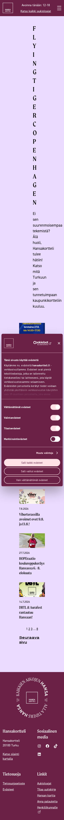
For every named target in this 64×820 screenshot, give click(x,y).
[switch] (55, 417)
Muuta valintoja (44, 453)
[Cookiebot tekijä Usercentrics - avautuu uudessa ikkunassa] (40, 343)
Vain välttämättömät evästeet (32, 479)
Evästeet (8, 789)
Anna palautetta (47, 801)
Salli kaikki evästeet (32, 462)
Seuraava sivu (29, 640)
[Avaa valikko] (59, 8)
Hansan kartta (46, 795)
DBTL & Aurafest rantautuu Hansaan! (30, 612)
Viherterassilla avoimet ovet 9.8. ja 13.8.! (31, 519)
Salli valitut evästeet (32, 471)
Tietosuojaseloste (14, 783)
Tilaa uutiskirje (46, 789)
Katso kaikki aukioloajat (35, 11)
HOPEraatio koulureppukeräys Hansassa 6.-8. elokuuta (32, 565)
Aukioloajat (44, 783)
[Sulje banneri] (59, 343)
